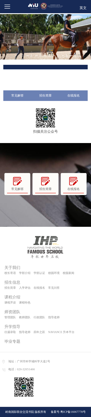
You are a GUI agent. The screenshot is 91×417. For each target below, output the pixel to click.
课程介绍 (12, 297)
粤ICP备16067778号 (73, 411)
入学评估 (24, 287)
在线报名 (73, 95)
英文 (83, 8)
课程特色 (24, 302)
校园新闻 (68, 273)
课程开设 (10, 302)
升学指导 (12, 326)
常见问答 (54, 287)
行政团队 (39, 317)
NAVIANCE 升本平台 (61, 332)
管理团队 (10, 317)
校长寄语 (10, 273)
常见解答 (17, 95)
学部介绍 (24, 273)
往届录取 (10, 332)
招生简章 (45, 95)
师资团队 (12, 312)
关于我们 (12, 267)
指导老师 (54, 317)
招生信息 (12, 282)
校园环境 (54, 273)
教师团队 (24, 317)
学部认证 (39, 273)
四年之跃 (39, 332)
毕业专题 (12, 341)
